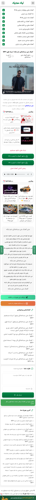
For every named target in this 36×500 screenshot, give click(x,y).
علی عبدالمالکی (29, 106)
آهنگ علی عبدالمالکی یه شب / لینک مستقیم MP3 (21, 354)
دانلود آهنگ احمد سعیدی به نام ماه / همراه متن (18, 467)
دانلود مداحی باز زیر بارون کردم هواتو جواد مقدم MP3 (19, 482)
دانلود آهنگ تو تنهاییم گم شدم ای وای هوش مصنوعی (20, 460)
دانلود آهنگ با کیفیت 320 (16, 156)
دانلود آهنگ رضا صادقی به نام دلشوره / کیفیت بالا (17, 464)
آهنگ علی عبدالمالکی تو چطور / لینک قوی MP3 (19, 323)
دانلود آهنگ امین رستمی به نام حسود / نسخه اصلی (19, 471)
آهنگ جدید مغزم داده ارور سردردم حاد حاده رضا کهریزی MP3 (19, 435)
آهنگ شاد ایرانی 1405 (27, 18)
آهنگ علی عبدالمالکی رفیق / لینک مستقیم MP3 (19, 317)
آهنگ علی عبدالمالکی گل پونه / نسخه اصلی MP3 (18, 341)
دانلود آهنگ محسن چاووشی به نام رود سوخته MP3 (19, 425)
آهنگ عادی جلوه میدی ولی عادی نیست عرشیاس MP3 (19, 446)
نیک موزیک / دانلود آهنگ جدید (18, 3)
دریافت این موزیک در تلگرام (16, 297)
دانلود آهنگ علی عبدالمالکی (25, 56)
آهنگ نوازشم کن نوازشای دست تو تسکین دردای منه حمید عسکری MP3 (19, 416)
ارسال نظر (19, 395)
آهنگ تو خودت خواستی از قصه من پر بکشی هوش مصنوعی (18, 476)
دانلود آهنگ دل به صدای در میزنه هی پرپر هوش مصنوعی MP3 (18, 430)
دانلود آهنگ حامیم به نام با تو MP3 (21, 421)
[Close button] (35, 494)
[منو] (33, 3)
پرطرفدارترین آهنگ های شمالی (24, 33)
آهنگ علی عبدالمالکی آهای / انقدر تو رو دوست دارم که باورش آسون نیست (20, 329)
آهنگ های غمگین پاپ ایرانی (25, 44)
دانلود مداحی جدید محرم (26, 41)
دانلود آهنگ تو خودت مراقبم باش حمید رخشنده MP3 (19, 454)
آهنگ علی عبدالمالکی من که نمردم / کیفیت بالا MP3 (19, 360)
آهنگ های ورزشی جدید (26, 29)
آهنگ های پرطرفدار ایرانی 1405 (24, 10)
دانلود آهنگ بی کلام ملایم (25, 21)
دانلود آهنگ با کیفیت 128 (16, 163)
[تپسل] (1, 494)
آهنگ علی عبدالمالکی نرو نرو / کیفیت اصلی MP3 (19, 335)
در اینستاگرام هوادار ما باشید (16, 303)
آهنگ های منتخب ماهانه (25, 37)
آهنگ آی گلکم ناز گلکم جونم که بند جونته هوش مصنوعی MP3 (18, 441)
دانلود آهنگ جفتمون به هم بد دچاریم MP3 (19, 450)
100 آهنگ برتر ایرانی (27, 14)
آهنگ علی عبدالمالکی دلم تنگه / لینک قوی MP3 (18, 52)
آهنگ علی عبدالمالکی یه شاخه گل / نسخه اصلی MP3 (19, 348)
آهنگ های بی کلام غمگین (25, 25)
